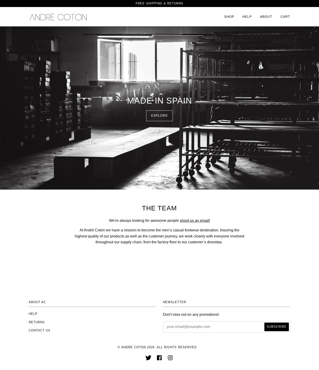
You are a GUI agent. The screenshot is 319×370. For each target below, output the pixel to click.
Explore (159, 115)
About (266, 16)
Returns (37, 322)
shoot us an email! (195, 221)
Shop (229, 16)
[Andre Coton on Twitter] (148, 359)
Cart (285, 16)
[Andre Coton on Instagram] (170, 359)
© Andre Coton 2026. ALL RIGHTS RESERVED (157, 347)
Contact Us (39, 330)
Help (247, 16)
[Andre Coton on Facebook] (159, 359)
